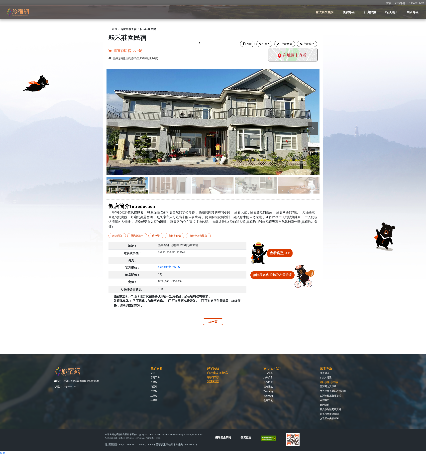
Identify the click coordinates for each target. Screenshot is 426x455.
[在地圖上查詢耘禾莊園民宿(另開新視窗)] (293, 55)
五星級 (153, 382)
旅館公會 (268, 377)
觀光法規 (268, 386)
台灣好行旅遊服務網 (330, 395)
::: (384, 3)
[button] (313, 128)
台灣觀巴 (324, 400)
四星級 (153, 386)
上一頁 (213, 321)
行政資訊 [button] (391, 12)
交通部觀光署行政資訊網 (333, 391)
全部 (152, 373)
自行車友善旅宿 (217, 373)
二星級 (153, 395)
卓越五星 (155, 377)
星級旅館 (156, 368)
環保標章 (213, 377)
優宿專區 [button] (349, 12)
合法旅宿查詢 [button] (324, 12)
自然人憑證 (326, 377)
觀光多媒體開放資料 (330, 409)
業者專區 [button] (413, 12)
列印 (249, 43)
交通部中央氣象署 (329, 418)
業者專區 (324, 373)
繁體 (2, 453)
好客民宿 (213, 368)
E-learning (268, 391)
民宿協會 (268, 382)
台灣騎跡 (324, 404)
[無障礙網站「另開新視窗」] (270, 438)
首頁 (388, 3)
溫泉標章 (213, 381)
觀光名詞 (268, 395)
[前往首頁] (18, 12)
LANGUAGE (416, 3)
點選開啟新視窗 (168, 266)
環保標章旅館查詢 (329, 414)
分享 (264, 43)
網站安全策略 (223, 437)
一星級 (153, 400)
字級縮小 (308, 43)
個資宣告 (246, 437)
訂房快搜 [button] (370, 12)
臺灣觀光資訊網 (328, 386)
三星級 (153, 391)
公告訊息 (268, 373)
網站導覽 (400, 3)
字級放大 (285, 43)
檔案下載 (268, 400)
